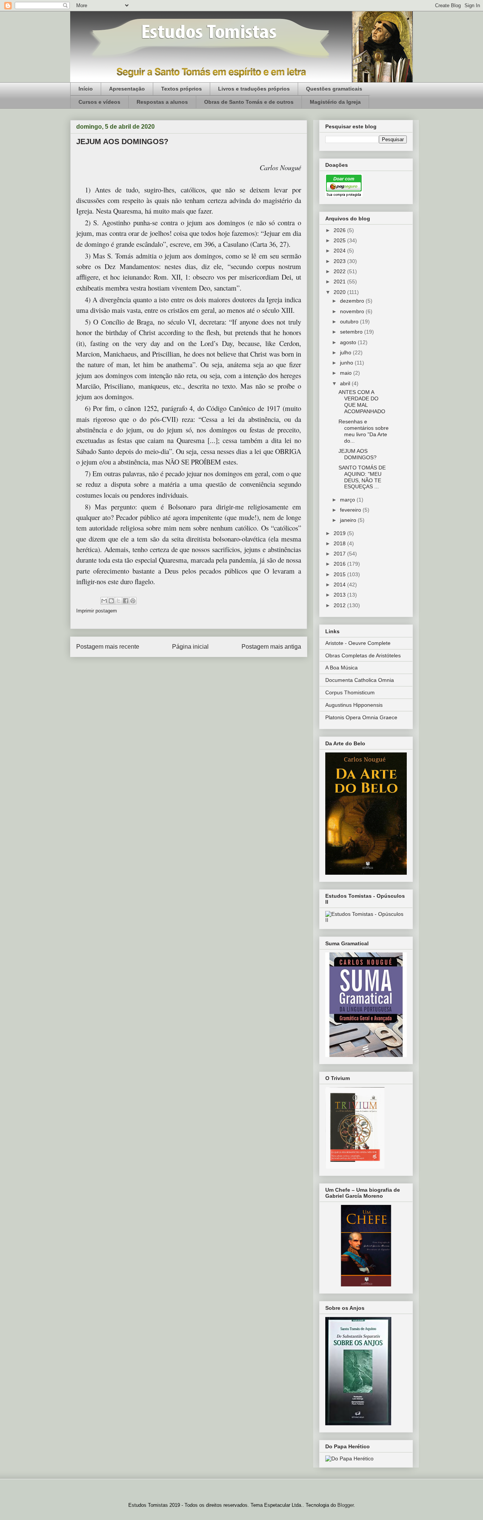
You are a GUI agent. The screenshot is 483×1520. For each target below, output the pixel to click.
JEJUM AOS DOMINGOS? (357, 454)
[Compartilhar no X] (118, 601)
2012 (340, 605)
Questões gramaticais (334, 89)
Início (85, 89)
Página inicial (190, 646)
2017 (340, 554)
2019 (340, 533)
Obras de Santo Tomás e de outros (249, 102)
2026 (340, 230)
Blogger (345, 1505)
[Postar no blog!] (111, 601)
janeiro (349, 520)
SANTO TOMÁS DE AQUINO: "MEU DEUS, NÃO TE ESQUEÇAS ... (362, 477)
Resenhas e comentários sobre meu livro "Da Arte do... (363, 430)
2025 (340, 240)
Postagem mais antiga (271, 646)
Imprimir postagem (96, 611)
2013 (340, 595)
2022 (340, 271)
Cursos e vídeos (99, 102)
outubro (350, 321)
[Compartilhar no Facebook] (125, 601)
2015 (340, 574)
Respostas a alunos (162, 102)
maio (346, 373)
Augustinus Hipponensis (354, 705)
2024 (340, 251)
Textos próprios (181, 89)
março (348, 500)
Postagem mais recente (107, 646)
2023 (340, 261)
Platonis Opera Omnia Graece (361, 717)
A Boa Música (341, 668)
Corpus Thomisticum (350, 692)
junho (347, 363)
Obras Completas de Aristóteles (363, 655)
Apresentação (127, 89)
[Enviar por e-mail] (104, 601)
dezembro (353, 301)
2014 (340, 585)
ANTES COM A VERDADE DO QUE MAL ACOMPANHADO (361, 401)
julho (346, 352)
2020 (340, 292)
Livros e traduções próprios (254, 89)
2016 (340, 564)
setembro (352, 332)
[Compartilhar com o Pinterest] (133, 601)
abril (346, 383)
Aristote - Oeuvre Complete (358, 643)
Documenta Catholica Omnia (359, 680)
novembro (353, 311)
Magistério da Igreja (335, 102)
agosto (349, 342)
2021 (340, 281)
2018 (340, 543)
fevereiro (351, 510)
